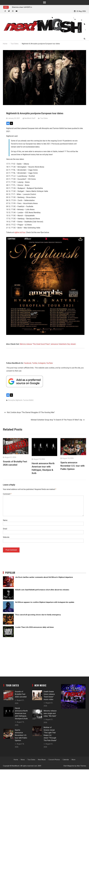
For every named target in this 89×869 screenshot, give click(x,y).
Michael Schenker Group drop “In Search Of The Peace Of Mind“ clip (56, 420)
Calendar (66, 759)
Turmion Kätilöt (28, 400)
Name (5, 520)
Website (6, 537)
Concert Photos (54, 759)
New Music (42, 759)
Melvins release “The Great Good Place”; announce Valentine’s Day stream (48, 344)
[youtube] (16, 11)
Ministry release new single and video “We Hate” (50, 713)
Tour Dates (44, 118)
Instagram (42, 363)
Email (5, 529)
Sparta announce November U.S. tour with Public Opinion (72, 465)
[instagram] (13, 11)
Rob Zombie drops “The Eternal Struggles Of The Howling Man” (31, 412)
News (23, 759)
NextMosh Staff (29, 118)
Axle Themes (81, 766)
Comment (7, 494)
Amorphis (11, 400)
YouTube (49, 363)
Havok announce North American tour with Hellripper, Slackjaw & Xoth (21, 713)
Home (16, 759)
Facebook (27, 363)
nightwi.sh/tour (19, 232)
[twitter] (9, 11)
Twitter (34, 363)
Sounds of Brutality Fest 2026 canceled (20, 694)
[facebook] (5, 11)
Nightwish (19, 400)
